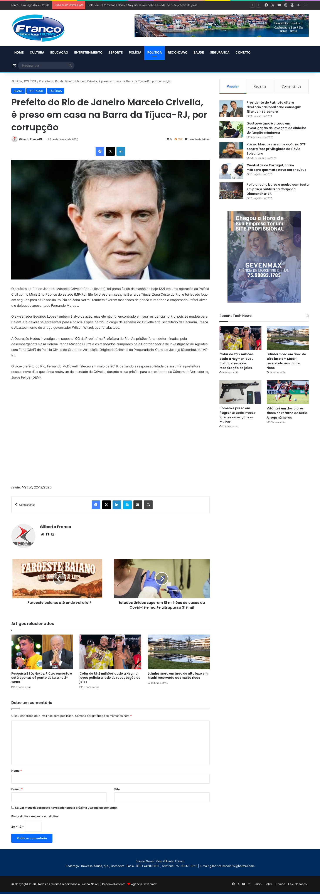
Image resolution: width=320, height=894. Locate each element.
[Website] (42, 534)
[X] (110, 151)
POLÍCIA (135, 52)
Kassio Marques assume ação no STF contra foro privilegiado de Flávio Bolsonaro (276, 149)
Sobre (269, 884)
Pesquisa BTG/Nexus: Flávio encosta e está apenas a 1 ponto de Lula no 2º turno (41, 677)
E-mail (17, 789)
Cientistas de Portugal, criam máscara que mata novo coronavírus (276, 167)
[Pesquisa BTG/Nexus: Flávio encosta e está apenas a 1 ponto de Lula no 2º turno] (42, 652)
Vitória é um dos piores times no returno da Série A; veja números (287, 413)
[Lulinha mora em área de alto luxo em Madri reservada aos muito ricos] (179, 652)
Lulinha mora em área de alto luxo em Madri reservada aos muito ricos (178, 675)
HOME (19, 52)
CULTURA (37, 52)
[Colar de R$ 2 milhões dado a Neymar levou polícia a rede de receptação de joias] (110, 652)
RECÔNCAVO (177, 52)
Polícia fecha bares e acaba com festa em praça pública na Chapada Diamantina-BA (278, 189)
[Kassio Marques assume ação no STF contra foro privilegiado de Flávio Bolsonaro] (231, 150)
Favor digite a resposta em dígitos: (35, 816)
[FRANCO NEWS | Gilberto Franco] (42, 28)
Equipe (280, 884)
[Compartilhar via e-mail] (137, 504)
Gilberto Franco (29, 139)
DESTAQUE (36, 91)
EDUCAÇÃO (59, 52)
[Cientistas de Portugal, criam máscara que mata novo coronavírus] (231, 171)
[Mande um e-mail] (40, 139)
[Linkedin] (120, 151)
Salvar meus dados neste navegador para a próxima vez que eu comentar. (66, 807)
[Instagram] (53, 534)
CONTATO (243, 52)
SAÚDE (199, 52)
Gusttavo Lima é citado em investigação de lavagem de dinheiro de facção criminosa (276, 128)
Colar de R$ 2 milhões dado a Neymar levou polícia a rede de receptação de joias (109, 677)
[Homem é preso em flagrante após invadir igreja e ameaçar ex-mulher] (240, 392)
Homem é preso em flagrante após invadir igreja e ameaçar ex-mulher (237, 415)
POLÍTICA (154, 52)
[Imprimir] (148, 504)
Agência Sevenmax (144, 884)
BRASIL (18, 91)
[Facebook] (100, 151)
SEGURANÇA (219, 52)
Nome (16, 770)
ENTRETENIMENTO (88, 52)
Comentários (291, 86)
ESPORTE (116, 52)
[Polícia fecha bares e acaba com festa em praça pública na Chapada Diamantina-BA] (231, 190)
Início (18, 81)
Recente (260, 86)
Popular (233, 86)
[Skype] (127, 504)
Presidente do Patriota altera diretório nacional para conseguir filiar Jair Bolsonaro (274, 107)
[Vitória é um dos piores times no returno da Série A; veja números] (288, 392)
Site (117, 789)
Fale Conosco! (298, 884)
